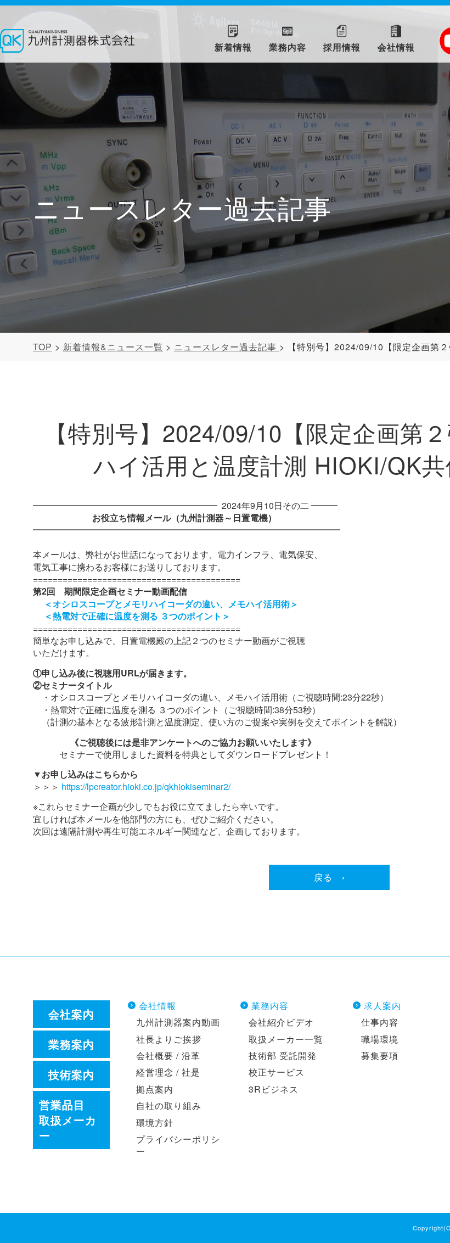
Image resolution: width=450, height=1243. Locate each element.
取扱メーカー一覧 (286, 1039)
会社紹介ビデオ (281, 1022)
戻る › (329, 877)
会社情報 (157, 1005)
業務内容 (270, 1005)
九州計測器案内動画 (178, 1022)
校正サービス (277, 1072)
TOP (42, 346)
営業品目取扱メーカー (68, 1119)
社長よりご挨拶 (168, 1039)
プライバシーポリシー (178, 1145)
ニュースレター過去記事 (226, 346)
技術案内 (71, 1074)
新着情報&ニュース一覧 (113, 346)
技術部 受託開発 (283, 1055)
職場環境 (379, 1039)
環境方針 (154, 1122)
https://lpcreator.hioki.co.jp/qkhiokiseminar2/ (145, 786)
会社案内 (71, 1014)
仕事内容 (379, 1022)
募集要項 (379, 1055)
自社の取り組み (168, 1105)
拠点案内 (154, 1089)
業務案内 (71, 1044)
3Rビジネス (274, 1089)
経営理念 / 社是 (168, 1072)
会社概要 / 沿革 (168, 1055)
